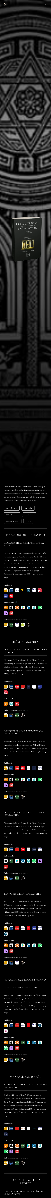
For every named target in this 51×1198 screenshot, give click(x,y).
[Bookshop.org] (17, 963)
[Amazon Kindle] (11, 715)
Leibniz (28, 521)
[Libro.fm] (34, 607)
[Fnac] (6, 590)
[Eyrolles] (23, 1128)
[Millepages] (40, 590)
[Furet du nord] (17, 687)
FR (45, 5)
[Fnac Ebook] (6, 715)
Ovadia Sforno (29, 515)
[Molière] (28, 687)
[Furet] (28, 928)
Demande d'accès (11, 508)
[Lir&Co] (34, 1128)
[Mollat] (34, 590)
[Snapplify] (23, 625)
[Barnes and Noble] (11, 625)
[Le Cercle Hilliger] (28, 625)
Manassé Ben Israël (12, 521)
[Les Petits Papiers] (6, 1031)
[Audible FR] (6, 607)
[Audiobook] (17, 607)
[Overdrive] (28, 607)
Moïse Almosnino (12, 515)
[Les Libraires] (28, 590)
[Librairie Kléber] (6, 596)
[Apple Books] (11, 607)
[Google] (23, 607)
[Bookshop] (17, 625)
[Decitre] (23, 687)
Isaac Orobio (28, 508)
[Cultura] (11, 590)
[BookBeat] (6, 613)
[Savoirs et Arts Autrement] (23, 590)
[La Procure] (17, 590)
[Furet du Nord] (11, 596)
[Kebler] (34, 928)
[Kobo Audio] (11, 613)
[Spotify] (40, 607)
